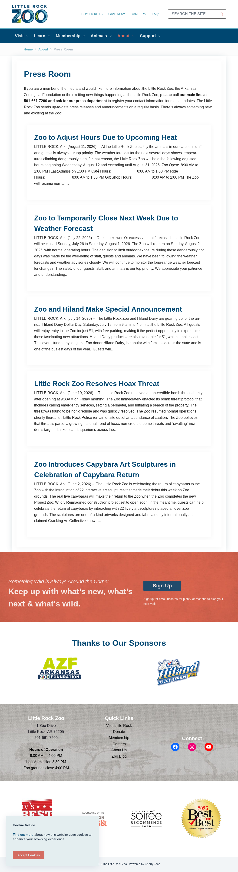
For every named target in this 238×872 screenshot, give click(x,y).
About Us (119, 750)
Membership (68, 35)
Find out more (23, 834)
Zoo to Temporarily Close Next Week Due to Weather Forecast (106, 223)
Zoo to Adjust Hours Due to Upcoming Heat (105, 137)
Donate (119, 732)
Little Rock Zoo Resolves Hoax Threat (96, 383)
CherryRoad (152, 864)
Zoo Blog (119, 756)
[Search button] (221, 14)
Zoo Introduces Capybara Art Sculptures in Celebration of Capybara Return (105, 469)
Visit (19, 35)
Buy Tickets (91, 14)
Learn (39, 35)
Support (148, 35)
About (123, 35)
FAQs (156, 14)
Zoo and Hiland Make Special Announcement (108, 309)
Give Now (116, 14)
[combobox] (192, 14)
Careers (138, 14)
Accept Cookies (28, 855)
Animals (99, 35)
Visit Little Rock (119, 726)
